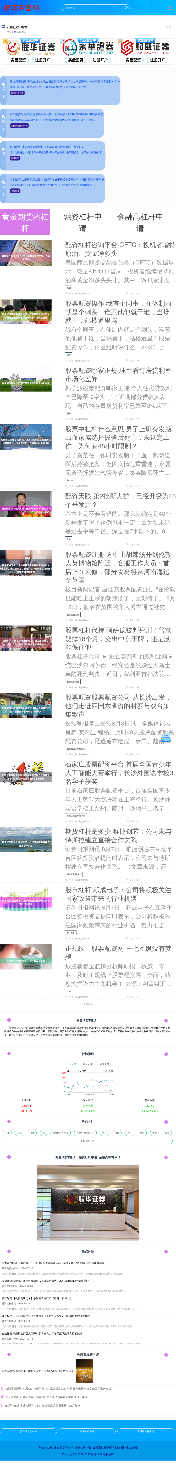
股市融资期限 (17, 92)
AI (43, 1132)
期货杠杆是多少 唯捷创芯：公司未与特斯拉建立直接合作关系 (118, 835)
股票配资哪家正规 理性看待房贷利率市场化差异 (118, 374)
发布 (167, 1132)
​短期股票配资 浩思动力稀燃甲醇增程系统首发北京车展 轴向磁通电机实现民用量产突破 (58, 1389)
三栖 (69, 991)
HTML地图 (131, 1447)
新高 (19, 1132)
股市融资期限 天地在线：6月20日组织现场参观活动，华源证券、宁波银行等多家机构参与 (65, 81)
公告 (142, 1132)
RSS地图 (118, 1447)
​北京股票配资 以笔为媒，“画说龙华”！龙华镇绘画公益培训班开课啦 (46, 1397)
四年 (104, 1132)
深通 (32, 1132)
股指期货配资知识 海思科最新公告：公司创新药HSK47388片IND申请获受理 (56, 114)
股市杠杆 (71, 932)
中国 (154, 1132)
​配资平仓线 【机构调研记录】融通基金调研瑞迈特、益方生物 (42, 1405)
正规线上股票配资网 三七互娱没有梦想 (118, 952)
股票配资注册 (73, 614)
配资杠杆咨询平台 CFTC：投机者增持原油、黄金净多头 (120, 249)
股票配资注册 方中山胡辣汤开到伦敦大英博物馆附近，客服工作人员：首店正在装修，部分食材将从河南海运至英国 (118, 566)
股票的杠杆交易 (60, 1132)
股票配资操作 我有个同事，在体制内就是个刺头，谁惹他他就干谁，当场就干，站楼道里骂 (118, 311)
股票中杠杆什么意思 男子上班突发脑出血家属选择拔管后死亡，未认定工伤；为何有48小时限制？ (118, 437)
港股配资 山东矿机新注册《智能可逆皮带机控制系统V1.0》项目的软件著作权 (57, 179)
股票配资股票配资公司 (77, 748)
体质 (69, 354)
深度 (117, 1132)
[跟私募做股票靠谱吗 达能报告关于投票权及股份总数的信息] (84, 1371)
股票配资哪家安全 (85, 1132)
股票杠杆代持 (73, 681)
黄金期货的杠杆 (28, 1431)
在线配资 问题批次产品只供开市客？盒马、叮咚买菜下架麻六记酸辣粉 (42, 1333)
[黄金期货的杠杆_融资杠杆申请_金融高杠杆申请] (22, 7)
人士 (129, 1132)
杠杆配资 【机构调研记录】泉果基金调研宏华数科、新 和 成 (46, 147)
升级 (69, 538)
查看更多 (88, 1004)
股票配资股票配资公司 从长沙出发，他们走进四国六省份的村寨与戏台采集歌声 (118, 705)
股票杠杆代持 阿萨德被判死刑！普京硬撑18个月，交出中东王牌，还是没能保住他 (118, 638)
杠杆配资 (15, 158)
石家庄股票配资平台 (76, 815)
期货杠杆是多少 (74, 874)
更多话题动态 (87, 1141)
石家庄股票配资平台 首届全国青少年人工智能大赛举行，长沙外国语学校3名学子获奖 (119, 772)
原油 (69, 287)
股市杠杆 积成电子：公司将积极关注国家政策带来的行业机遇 (118, 894)
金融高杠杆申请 (145, 1431)
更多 (168, 27)
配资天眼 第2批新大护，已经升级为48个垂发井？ (120, 500)
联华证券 (96, 1454)
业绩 (7, 1132)
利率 (69, 413)
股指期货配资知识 (19, 125)
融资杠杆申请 (87, 1431)
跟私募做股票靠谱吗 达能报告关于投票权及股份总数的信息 (38, 1371)
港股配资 (15, 190)
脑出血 (70, 480)
